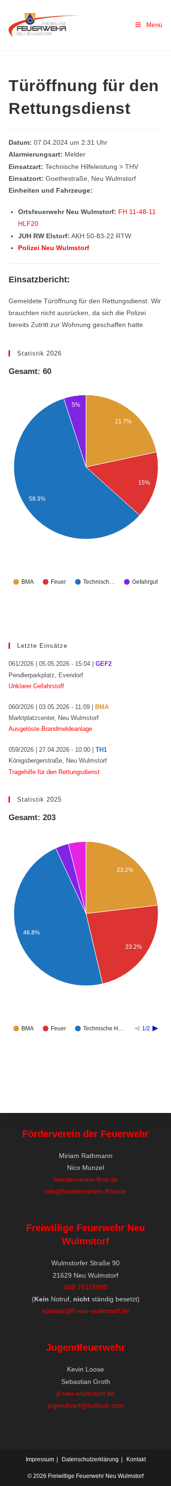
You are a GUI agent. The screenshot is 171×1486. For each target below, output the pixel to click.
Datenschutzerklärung (90, 1459)
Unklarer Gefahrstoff (36, 686)
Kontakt (136, 1459)
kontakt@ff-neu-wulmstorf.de (85, 1311)
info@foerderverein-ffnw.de (85, 1191)
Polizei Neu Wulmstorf (53, 248)
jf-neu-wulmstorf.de (85, 1393)
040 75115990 (85, 1287)
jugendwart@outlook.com (86, 1405)
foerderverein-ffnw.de (86, 1179)
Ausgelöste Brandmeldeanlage (50, 728)
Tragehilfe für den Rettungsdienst (54, 772)
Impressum (40, 1459)
